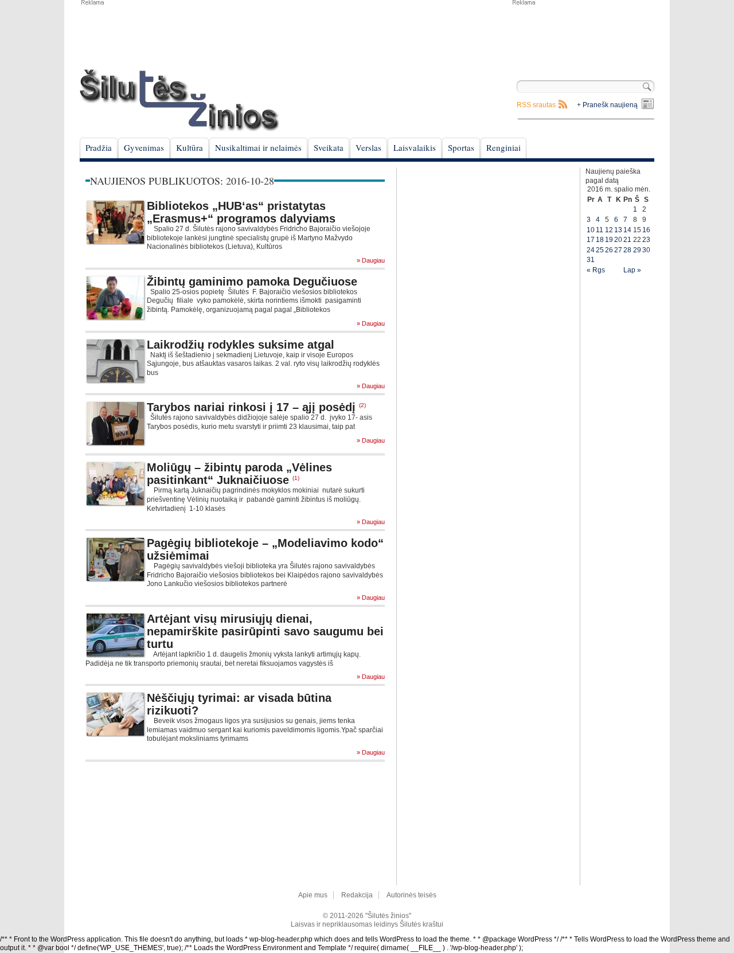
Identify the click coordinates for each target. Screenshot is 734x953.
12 (609, 230)
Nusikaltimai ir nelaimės (258, 147)
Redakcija (357, 895)
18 (600, 240)
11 (599, 230)
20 (618, 240)
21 (627, 240)
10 (591, 230)
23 (646, 240)
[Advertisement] (582, 34)
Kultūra (189, 147)
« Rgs (596, 270)
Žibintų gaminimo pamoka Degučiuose (252, 281)
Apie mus (312, 895)
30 (646, 250)
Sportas (461, 147)
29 (637, 250)
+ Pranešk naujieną (607, 105)
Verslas (368, 147)
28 (627, 250)
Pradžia (98, 147)
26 (609, 250)
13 (618, 230)
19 (609, 240)
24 (591, 250)
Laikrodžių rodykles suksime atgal (240, 344)
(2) (362, 405)
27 (618, 250)
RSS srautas (536, 105)
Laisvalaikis (414, 147)
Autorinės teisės (411, 895)
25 (600, 250)
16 (646, 230)
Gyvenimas (144, 147)
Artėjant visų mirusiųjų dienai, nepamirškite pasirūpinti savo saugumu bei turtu (265, 631)
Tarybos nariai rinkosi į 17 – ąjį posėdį (251, 407)
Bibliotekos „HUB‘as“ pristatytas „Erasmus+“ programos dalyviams (241, 212)
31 (591, 260)
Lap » (632, 270)
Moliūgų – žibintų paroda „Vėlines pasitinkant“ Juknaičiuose (239, 473)
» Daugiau (371, 260)
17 (591, 240)
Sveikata (328, 147)
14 (627, 230)
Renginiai (503, 147)
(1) (295, 478)
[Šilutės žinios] (179, 100)
